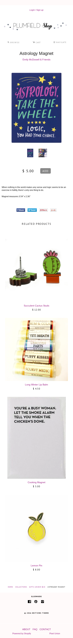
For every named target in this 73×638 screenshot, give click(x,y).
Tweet (33, 210)
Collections (21, 587)
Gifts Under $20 (37, 587)
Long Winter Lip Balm (36, 384)
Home (10, 587)
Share (21, 210)
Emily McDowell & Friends (36, 59)
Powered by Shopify (21, 633)
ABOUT (26, 629)
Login (32, 10)
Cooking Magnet (36, 482)
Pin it (44, 210)
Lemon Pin (36, 565)
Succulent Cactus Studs (36, 305)
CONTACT (45, 629)
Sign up (39, 10)
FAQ (35, 629)
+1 (54, 210)
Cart (37, 42)
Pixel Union (54, 633)
